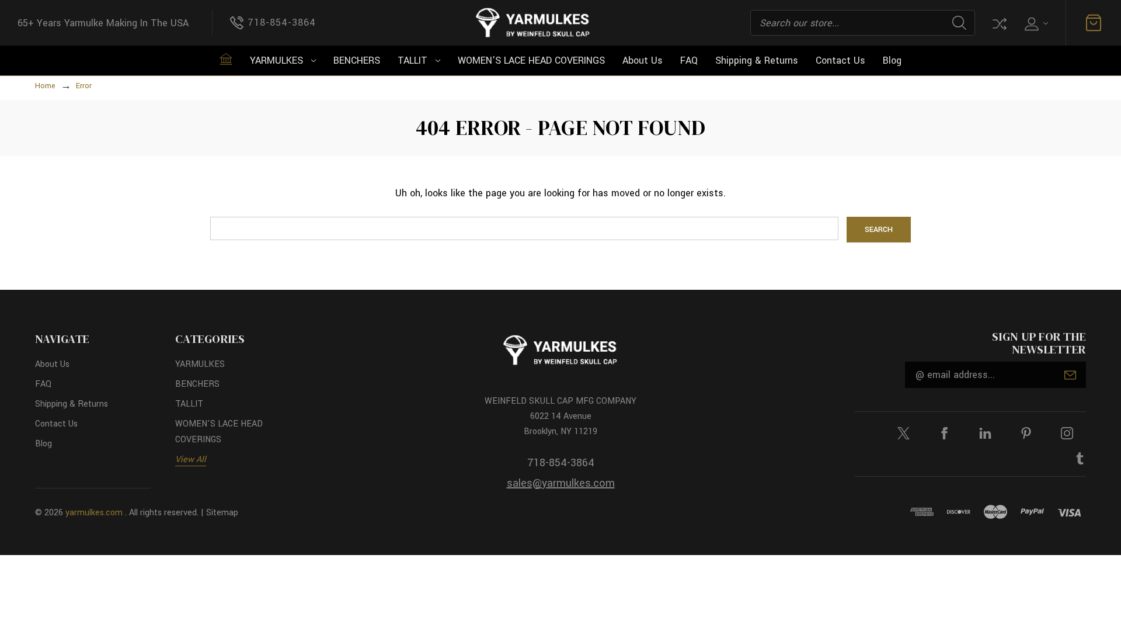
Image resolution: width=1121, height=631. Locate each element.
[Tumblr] (1080, 458)
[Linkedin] (985, 433)
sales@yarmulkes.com (561, 483)
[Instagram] (1067, 433)
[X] (903, 433)
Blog (892, 60)
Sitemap (222, 513)
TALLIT (412, 60)
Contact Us (840, 60)
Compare (998, 23)
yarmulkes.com (94, 513)
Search (959, 23)
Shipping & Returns (756, 60)
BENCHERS (356, 60)
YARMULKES (276, 60)
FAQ (689, 60)
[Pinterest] (1026, 433)
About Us (642, 60)
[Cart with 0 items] (1093, 23)
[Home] (226, 59)
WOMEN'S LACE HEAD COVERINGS (531, 60)
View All (190, 459)
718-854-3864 (560, 462)
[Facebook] (944, 433)
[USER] (1035, 23)
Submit (1070, 375)
